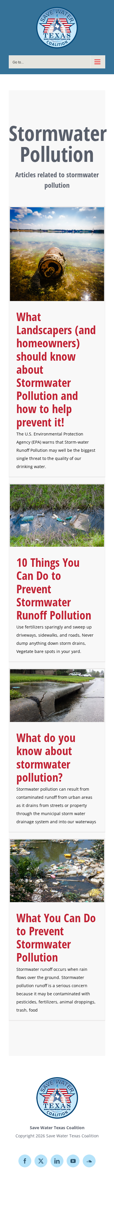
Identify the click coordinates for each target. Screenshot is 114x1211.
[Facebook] (24, 1161)
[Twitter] (40, 1161)
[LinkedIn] (57, 1161)
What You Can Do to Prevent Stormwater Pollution (56, 937)
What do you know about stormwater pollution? (45, 757)
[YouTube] (73, 1161)
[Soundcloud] (89, 1161)
